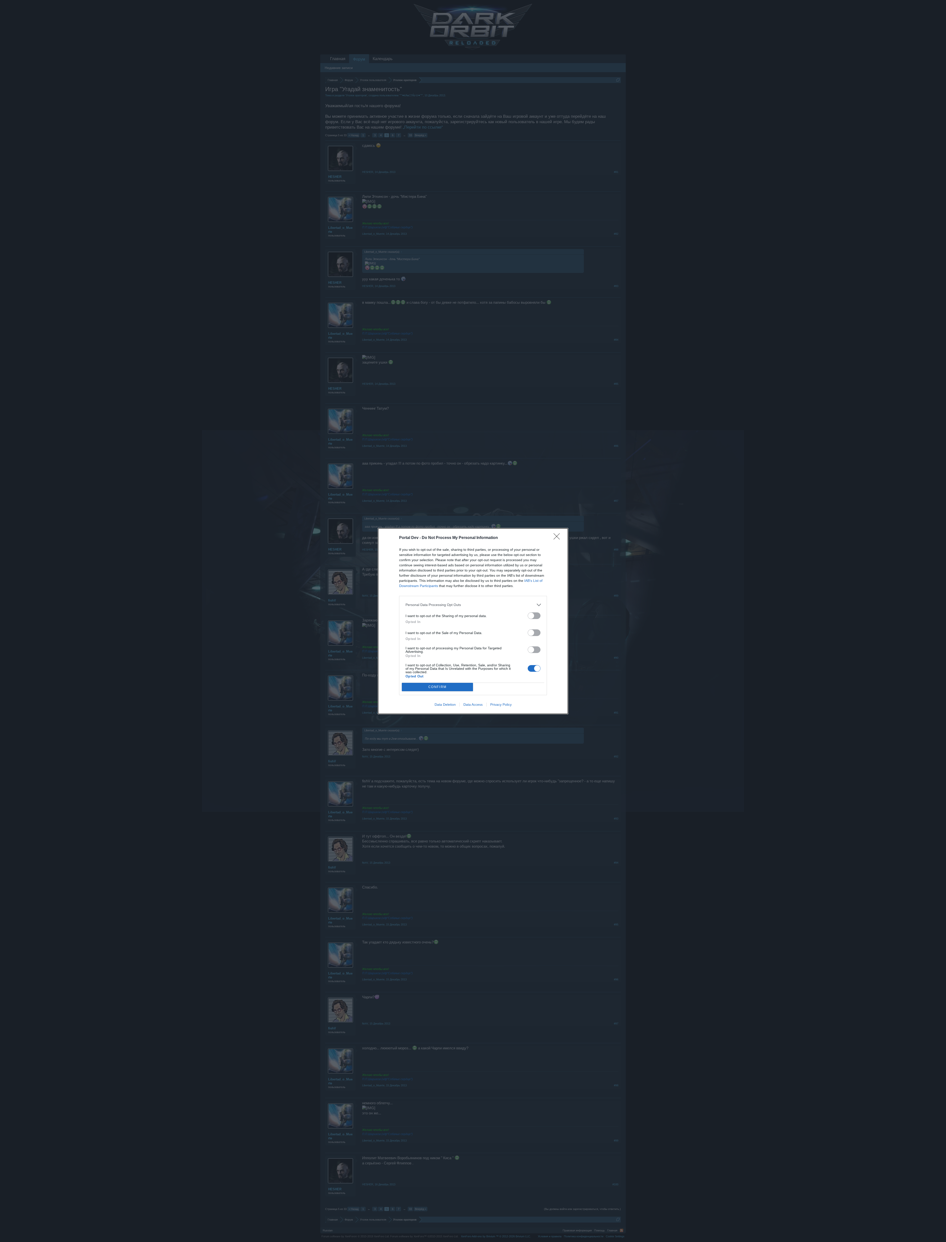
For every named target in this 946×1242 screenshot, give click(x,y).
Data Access (473, 704)
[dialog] (473, 621)
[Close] (558, 538)
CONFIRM (437, 687)
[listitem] (473, 604)
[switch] (534, 615)
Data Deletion (445, 704)
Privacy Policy (501, 704)
